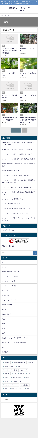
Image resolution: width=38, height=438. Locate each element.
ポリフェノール (17, 381)
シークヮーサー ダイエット (11, 271)
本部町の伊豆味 (9, 366)
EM (3, 262)
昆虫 (3, 328)
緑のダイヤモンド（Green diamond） (14, 342)
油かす (6, 377)
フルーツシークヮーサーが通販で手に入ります (17, 208)
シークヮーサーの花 (8, 281)
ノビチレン (31, 373)
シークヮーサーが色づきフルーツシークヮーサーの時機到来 (9, 51)
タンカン (5, 290)
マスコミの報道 (7, 304)
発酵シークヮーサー (19, 362)
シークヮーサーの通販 (9, 285)
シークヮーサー (7, 267)
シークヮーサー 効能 (11, 370)
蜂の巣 (6, 381)
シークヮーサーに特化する (10, 170)
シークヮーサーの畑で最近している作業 (15, 213)
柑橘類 (22, 373)
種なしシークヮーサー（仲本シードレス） (15, 338)
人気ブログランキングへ (9, 246)
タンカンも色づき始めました (11, 203)
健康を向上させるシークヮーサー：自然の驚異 (17, 149)
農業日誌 (5, 352)
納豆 (28, 388)
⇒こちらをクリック (8, 230)
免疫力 (31, 362)
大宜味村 (7, 373)
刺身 (18, 366)
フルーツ (7, 362)
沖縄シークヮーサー (16, 388)
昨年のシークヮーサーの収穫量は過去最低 (15, 175)
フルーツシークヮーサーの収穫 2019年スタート (18, 187)
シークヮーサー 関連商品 (10, 276)
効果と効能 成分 (7, 314)
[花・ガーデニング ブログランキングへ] (19, 240)
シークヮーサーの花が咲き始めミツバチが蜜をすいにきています (28, 120)
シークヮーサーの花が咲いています (13, 199)
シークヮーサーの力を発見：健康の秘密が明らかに (18, 159)
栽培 (3, 333)
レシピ (4, 309)
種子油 (27, 377)
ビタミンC (24, 370)
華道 (6, 388)
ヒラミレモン (6, 295)
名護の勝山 (25, 385)
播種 (3, 323)
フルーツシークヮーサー (10, 300)
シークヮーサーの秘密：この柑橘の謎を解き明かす (18, 154)
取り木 (4, 319)
